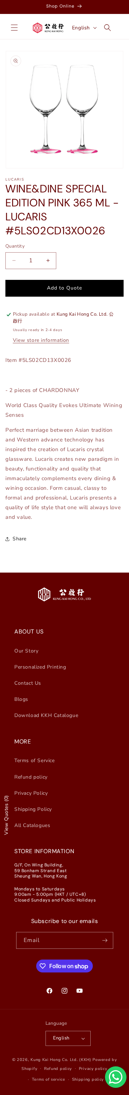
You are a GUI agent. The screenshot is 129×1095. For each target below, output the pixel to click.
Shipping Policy (33, 809)
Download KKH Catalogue (46, 715)
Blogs (21, 699)
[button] (14, 27)
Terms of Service (34, 760)
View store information (41, 340)
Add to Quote (64, 287)
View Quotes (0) (6, 815)
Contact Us (27, 683)
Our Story (26, 650)
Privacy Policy (31, 793)
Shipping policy (88, 1079)
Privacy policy (93, 1068)
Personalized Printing (40, 667)
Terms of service (48, 1079)
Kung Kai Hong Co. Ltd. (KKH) (60, 1059)
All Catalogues (32, 825)
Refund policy (31, 777)
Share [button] (20, 538)
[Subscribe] (105, 940)
